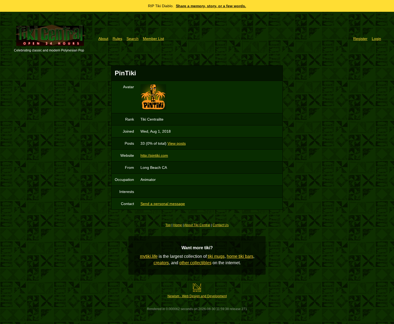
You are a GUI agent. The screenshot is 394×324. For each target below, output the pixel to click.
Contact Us (221, 225)
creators (161, 262)
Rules (117, 38)
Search (133, 38)
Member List (153, 38)
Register (360, 38)
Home (177, 225)
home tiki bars (240, 256)
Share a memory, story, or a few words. (211, 6)
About (103, 38)
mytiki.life (149, 256)
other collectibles (195, 262)
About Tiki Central (197, 225)
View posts (177, 143)
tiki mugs (216, 256)
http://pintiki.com (154, 155)
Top (168, 225)
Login (376, 38)
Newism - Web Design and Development (197, 296)
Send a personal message (162, 204)
